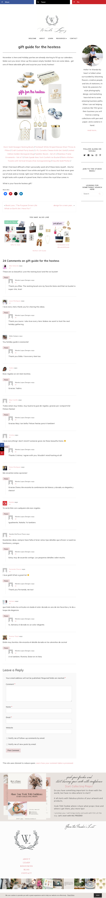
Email (9, 717)
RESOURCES (26, 866)
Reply (6, 277)
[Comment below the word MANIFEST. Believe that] (69, 884)
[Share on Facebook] (2, 445)
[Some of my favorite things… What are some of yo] (47, 884)
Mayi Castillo (13, 400)
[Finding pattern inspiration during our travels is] (58, 884)
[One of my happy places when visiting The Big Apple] (5, 884)
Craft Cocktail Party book (22, 150)
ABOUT (26, 859)
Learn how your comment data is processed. (54, 763)
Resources (61, 38)
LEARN (26, 863)
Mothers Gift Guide (39, 251)
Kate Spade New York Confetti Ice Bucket (42, 157)
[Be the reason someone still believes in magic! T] (16, 884)
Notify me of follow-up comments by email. (26, 738)
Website (9, 728)
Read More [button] (70, 895)
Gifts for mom (15, 245)
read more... (92, 130)
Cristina (11, 435)
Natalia (11, 502)
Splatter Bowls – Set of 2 (46, 154)
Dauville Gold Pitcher (61, 161)
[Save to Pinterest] (2, 453)
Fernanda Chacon (15, 569)
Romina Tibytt (14, 636)
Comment (10, 684)
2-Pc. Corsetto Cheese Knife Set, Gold (50, 150)
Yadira (11, 368)
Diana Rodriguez (15, 467)
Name (9, 707)
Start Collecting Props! (79, 786)
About (42, 38)
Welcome (32, 38)
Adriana (12, 601)
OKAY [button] (98, 895)
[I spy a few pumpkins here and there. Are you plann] (37, 884)
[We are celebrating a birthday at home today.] (100, 884)
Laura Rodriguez (15, 301)
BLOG (26, 870)
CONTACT (26, 873)
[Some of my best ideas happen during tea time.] (90, 884)
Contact (73, 38)
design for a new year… (63, 205)
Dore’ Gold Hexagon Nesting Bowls (19, 147)
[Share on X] (2, 449)
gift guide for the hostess (39, 47)
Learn (50, 38)
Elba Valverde (14, 266)
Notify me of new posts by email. (22, 744)
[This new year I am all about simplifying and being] (26, 884)
